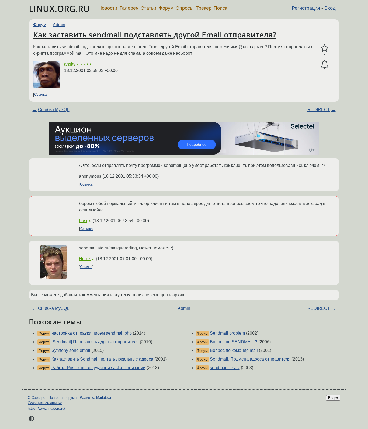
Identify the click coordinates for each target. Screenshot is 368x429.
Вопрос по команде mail (234, 350)
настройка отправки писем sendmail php (91, 333)
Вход (330, 8)
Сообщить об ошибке (45, 403)
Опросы (184, 8)
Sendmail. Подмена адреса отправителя (250, 359)
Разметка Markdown (96, 398)
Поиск (220, 8)
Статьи (148, 8)
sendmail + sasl (225, 367)
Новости (107, 8)
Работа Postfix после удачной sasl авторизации (98, 367)
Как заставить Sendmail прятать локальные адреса (102, 359)
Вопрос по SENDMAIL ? (233, 341)
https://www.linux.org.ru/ (46, 408)
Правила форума (62, 398)
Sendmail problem (227, 333)
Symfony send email (70, 350)
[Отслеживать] (324, 65)
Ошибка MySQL (53, 109)
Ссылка (40, 94)
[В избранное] (324, 48)
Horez (85, 258)
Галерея (129, 8)
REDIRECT (318, 109)
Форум (166, 8)
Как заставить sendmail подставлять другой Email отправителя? (154, 34)
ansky (69, 64)
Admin (59, 24)
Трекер (203, 8)
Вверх (333, 398)
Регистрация (306, 8)
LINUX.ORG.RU (59, 8)
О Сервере (36, 398)
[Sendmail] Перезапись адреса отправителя (95, 341)
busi (83, 220)
